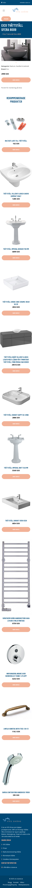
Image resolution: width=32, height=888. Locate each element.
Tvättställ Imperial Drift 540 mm (16, 468)
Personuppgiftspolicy (10, 885)
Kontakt (16, 882)
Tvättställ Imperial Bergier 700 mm (16, 249)
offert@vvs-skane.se (25, 2)
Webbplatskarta (23, 885)
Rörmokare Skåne (9, 856)
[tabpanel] (16, 50)
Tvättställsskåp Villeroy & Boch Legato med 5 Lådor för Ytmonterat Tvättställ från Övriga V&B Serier (16, 359)
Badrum (12, 66)
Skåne (4, 2)
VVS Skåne (6, 844)
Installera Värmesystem (11, 859)
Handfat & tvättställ (22, 66)
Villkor (22, 882)
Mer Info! (16, 80)
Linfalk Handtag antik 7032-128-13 (16, 729)
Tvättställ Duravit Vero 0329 (16, 520)
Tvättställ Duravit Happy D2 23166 (16, 415)
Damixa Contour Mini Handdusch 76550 (16, 792)
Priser (6, 19)
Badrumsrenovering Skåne (12, 852)
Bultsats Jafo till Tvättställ (16, 141)
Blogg (10, 882)
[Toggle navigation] (3, 10)
